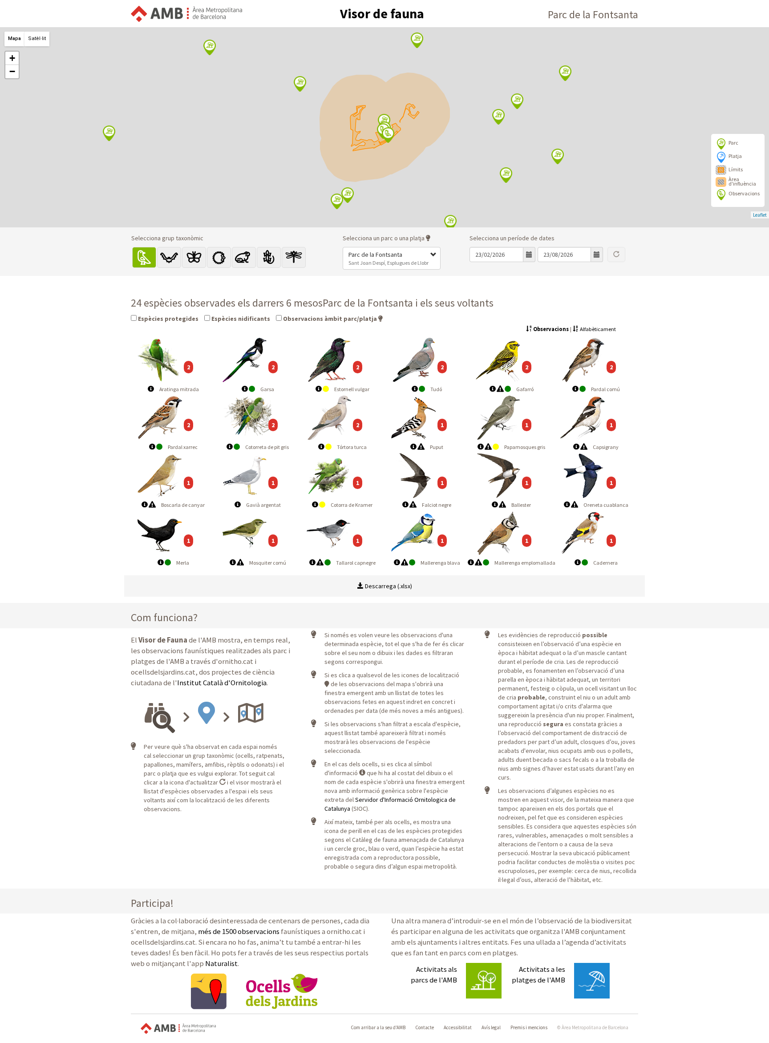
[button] (392, 258)
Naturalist (221, 963)
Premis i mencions (528, 1027)
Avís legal (491, 1027)
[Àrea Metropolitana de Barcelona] (178, 1028)
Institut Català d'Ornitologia (222, 682)
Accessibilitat (458, 1027)
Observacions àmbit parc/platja (329, 319)
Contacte (424, 1027)
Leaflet (760, 215)
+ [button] (12, 58)
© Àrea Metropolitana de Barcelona (592, 1027)
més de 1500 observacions (238, 931)
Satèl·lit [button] (37, 38)
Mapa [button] (14, 38)
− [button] (12, 71)
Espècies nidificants (240, 319)
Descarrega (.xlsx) (388, 586)
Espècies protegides (167, 319)
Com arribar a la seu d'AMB (378, 1027)
